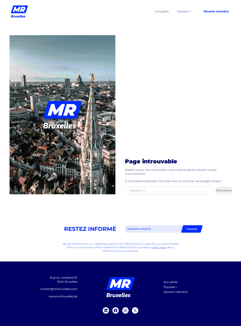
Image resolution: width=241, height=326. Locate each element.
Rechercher (224, 190)
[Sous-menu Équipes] (190, 11)
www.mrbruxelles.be (63, 296)
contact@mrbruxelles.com (58, 289)
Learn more (159, 247)
